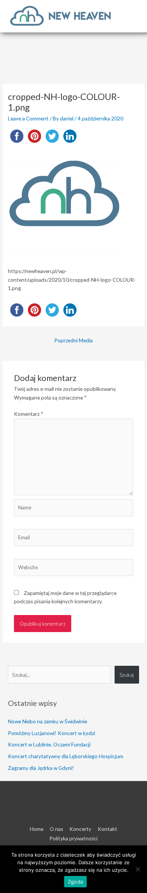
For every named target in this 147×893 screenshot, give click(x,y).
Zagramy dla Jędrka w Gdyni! (41, 768)
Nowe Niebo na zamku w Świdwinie (47, 721)
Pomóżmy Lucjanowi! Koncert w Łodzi (51, 733)
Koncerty (80, 829)
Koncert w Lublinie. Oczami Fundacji (49, 744)
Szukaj (126, 674)
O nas (56, 829)
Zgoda (75, 882)
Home (36, 829)
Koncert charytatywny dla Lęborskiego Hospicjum (65, 756)
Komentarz (28, 414)
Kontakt (107, 829)
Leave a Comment (28, 118)
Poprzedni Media (73, 340)
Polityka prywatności (73, 838)
